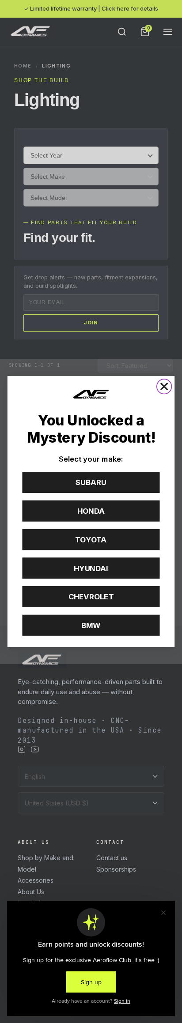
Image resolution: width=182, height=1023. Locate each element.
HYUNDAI (91, 568)
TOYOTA (90, 539)
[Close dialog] (164, 386)
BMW (91, 625)
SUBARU (91, 482)
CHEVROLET (91, 596)
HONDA (91, 511)
